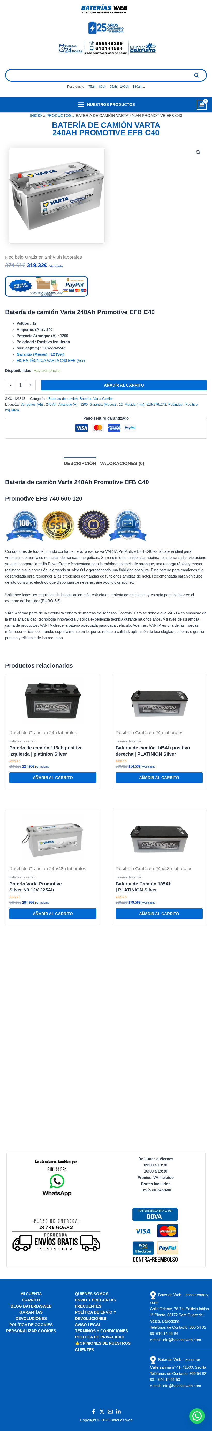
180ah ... (139, 86)
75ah (92, 86)
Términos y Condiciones (101, 1331)
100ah (124, 86)
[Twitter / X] (101, 1411)
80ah (102, 86)
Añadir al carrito (124, 385)
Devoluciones (31, 1319)
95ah (113, 86)
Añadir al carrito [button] (53, 778)
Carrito (31, 1300)
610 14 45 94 (167, 1334)
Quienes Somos (91, 1294)
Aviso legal (88, 1325)
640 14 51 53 (169, 1380)
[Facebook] (93, 1411)
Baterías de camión (63, 399)
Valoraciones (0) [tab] (122, 463)
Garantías (31, 1312)
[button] (198, 152)
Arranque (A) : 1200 (73, 404)
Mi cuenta (31, 1294)
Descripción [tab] (80, 463)
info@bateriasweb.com (181, 1340)
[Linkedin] (118, 1411)
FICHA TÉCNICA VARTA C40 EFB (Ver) (51, 360)
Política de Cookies (31, 1325)
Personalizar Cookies (31, 1331)
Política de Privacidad (99, 1337)
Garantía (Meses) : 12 (106, 404)
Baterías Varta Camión (96, 399)
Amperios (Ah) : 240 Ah (38, 404)
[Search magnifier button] (196, 75)
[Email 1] (110, 1411)
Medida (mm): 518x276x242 (145, 404)
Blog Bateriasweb (31, 1306)
